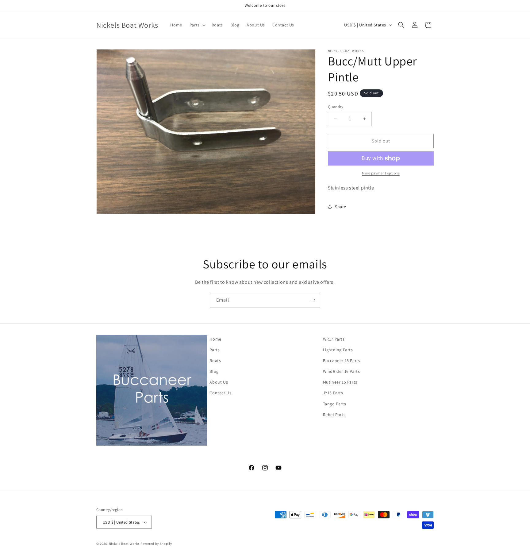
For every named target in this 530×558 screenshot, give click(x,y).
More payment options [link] (381, 173)
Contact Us (220, 393)
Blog (213, 371)
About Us (218, 382)
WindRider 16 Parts (341, 371)
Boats (215, 360)
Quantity (335, 106)
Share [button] (340, 206)
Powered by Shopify (156, 544)
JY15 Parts (333, 393)
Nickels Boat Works (124, 544)
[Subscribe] (313, 300)
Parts (214, 350)
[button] (197, 24)
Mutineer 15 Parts (340, 382)
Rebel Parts (334, 414)
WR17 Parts (334, 339)
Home (215, 339)
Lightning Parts (338, 350)
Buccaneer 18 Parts (341, 360)
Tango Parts (334, 404)
